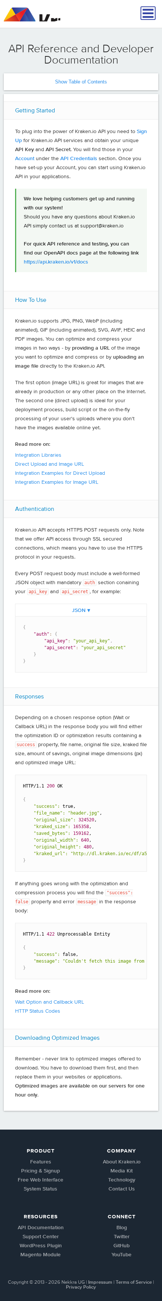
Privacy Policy (81, 1287)
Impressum (100, 1282)
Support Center (41, 1236)
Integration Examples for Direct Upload (60, 473)
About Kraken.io (122, 1162)
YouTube (121, 1254)
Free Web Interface (40, 1180)
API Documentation (41, 1227)
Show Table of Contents (81, 82)
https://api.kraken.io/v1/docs (56, 262)
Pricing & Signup (40, 1171)
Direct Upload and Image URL (49, 464)
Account (24, 158)
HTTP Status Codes (37, 1011)
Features (40, 1162)
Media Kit (121, 1171)
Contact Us (122, 1189)
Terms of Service (134, 1282)
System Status (40, 1189)
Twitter (122, 1236)
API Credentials (78, 158)
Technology (121, 1180)
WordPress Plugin (41, 1245)
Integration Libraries (38, 455)
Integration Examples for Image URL (56, 482)
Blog (121, 1227)
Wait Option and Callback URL (49, 1002)
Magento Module (40, 1254)
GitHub (121, 1245)
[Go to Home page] (32, 14)
